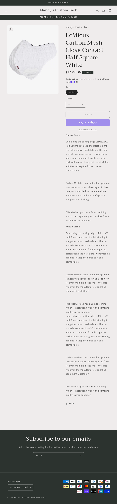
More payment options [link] (88, 129)
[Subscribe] (81, 455)
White (73, 93)
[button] (6, 10)
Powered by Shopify (39, 497)
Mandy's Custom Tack (22, 497)
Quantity (69, 99)
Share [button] (71, 404)
